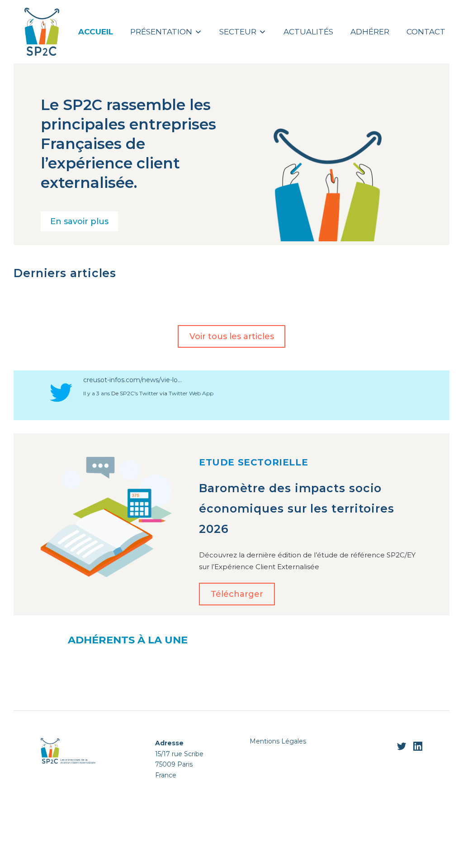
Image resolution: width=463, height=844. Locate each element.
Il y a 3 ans (96, 393)
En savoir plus (79, 221)
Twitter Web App (191, 393)
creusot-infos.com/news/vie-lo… (132, 380)
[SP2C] (42, 31)
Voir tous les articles (231, 336)
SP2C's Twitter (139, 393)
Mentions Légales (278, 741)
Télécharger (237, 594)
